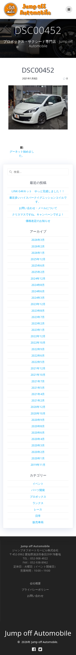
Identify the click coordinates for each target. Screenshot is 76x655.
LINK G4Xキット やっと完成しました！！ (38, 191)
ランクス (38, 503)
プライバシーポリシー (35, 589)
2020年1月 (38, 458)
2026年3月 (38, 240)
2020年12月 (38, 407)
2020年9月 (38, 420)
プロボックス (38, 496)
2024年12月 (38, 278)
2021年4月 (38, 394)
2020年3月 (38, 445)
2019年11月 (38, 464)
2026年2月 (38, 246)
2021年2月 (38, 400)
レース (38, 509)
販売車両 (38, 522)
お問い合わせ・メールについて (38, 208)
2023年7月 (38, 317)
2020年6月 (38, 432)
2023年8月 (38, 310)
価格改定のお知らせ (38, 221)
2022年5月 (38, 362)
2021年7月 (38, 381)
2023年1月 (38, 330)
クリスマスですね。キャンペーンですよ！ (38, 214)
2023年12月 (38, 304)
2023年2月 (38, 323)
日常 (38, 516)
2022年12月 (38, 336)
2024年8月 (38, 285)
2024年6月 (38, 291)
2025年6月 (38, 265)
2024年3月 (38, 297)
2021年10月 (38, 374)
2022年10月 (38, 342)
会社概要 (35, 583)
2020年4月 (38, 439)
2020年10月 (38, 413)
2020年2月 (38, 452)
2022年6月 (38, 355)
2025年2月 (38, 272)
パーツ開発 (38, 490)
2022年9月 (38, 349)
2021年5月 (38, 387)
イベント (38, 483)
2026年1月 (38, 253)
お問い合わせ (35, 596)
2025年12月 (38, 259)
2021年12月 (38, 368)
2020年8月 (38, 426)
